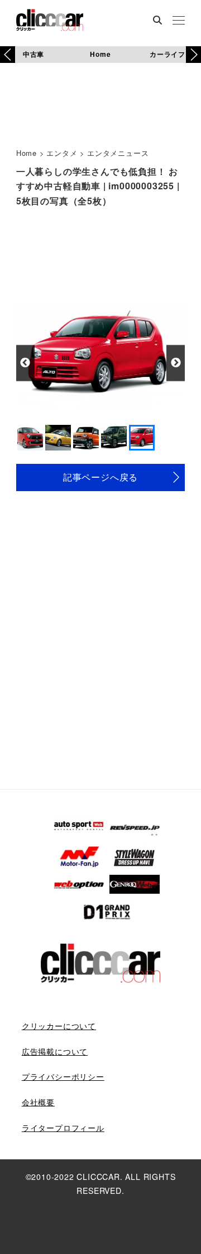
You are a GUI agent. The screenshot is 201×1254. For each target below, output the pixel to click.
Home (100, 54)
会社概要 (38, 1102)
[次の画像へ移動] (175, 363)
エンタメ (61, 153)
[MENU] (179, 21)
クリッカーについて (59, 1025)
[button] (193, 54)
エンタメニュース (118, 153)
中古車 (33, 54)
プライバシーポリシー (63, 1076)
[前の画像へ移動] (25, 363)
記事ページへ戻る (100, 477)
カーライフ (167, 54)
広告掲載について (55, 1051)
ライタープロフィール (63, 1127)
